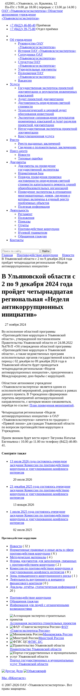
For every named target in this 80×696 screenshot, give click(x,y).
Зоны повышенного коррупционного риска (40, 575)
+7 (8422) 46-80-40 (22, 25)
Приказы (24, 221)
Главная (7, 255)
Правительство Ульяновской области (36, 649)
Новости (24, 154)
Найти (45, 251)
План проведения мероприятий (52, 405)
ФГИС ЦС (35, 641)
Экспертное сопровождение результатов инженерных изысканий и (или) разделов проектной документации (47, 121)
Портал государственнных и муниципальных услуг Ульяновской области (42, 662)
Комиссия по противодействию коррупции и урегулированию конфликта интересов (41, 570)
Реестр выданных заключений (39, 143)
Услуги (15, 84)
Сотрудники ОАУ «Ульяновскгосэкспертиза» (37, 56)
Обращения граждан (32, 236)
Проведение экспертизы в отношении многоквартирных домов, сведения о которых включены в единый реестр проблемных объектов (44, 197)
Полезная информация (34, 206)
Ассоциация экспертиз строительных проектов (43, 623)
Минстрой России (51, 638)
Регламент (25, 214)
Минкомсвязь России (58, 634)
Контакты (17, 240)
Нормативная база (30, 173)
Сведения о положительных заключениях (47, 147)
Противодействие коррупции (38, 229)
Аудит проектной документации (41, 99)
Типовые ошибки (30, 158)
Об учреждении (21, 39)
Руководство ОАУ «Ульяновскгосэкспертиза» (37, 45)
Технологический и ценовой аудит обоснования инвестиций (42, 112)
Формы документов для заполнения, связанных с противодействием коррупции (43, 562)
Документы (18, 162)
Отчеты (23, 225)
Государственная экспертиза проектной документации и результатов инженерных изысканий (47, 91)
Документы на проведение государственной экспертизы (38, 167)
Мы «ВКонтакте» (14, 678)
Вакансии (25, 80)
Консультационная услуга (36, 136)
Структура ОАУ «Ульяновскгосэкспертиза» (37, 63)
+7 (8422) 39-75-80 (22, 29)
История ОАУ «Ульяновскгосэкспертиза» (47, 51)
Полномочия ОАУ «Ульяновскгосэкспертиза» (37, 75)
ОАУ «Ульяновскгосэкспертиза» (32, 14)
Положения (26, 217)
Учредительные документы (37, 69)
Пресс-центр (18, 151)
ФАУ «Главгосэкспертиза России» (39, 628)
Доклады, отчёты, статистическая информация (42, 587)
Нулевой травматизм (32, 232)
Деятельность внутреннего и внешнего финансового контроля (37, 581)
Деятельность (19, 210)
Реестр (14, 140)
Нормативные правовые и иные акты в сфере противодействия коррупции (42, 551)
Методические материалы (28, 557)
